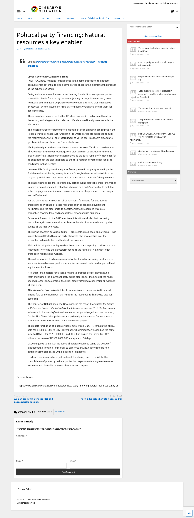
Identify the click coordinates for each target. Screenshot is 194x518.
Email (73, 461)
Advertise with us (153, 36)
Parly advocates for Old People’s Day (101, 399)
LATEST (31, 18)
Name (19, 461)
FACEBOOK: (60, 412)
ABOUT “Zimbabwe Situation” (94, 18)
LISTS (59, 18)
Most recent (134, 41)
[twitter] (172, 11)
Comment (21, 436)
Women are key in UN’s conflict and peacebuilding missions (33, 400)
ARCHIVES (71, 18)
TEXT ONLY (45, 18)
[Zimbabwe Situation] (47, 11)
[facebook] (177, 11)
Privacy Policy (24, 489)
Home (19, 18)
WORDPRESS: (45, 412)
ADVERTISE (119, 18)
